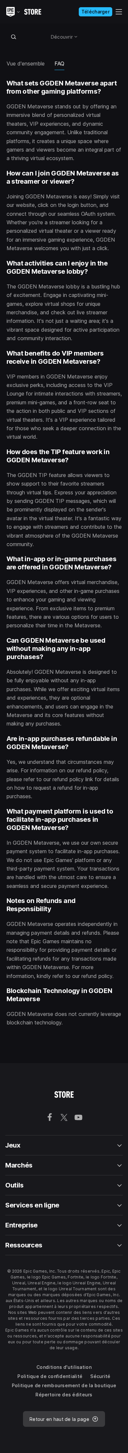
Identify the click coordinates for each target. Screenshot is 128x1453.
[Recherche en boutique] (14, 36)
